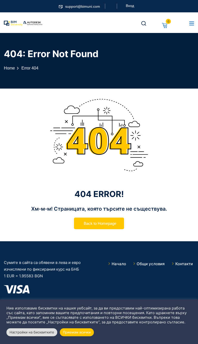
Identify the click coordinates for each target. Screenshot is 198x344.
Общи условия (151, 263)
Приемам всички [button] (77, 332)
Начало (119, 263)
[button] (191, 23)
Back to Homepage (100, 223)
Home (9, 68)
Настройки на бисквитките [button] (32, 332)
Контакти (184, 263)
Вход (130, 6)
